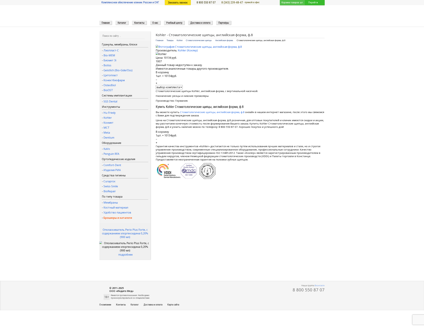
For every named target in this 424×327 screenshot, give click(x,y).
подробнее (125, 254)
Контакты (121, 304)
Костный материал (116, 207)
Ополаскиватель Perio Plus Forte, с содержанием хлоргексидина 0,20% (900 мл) (125, 233)
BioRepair (110, 191)
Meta (107, 132)
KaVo (107, 149)
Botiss (107, 65)
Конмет (108, 122)
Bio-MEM (109, 55)
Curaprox (109, 181)
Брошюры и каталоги (118, 218)
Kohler (108, 117)
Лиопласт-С (111, 50)
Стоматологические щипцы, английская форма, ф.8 (212, 112)
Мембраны (111, 202)
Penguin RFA (111, 154)
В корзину (162, 72)
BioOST (108, 90)
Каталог (135, 304)
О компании (105, 304)
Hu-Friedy (110, 113)
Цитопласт (111, 75)
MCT (106, 127)
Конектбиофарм (114, 80)
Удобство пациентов (117, 212)
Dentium (109, 137)
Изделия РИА (112, 170)
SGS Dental (110, 101)
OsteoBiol (110, 85)
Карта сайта (173, 304)
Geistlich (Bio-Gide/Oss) (118, 70)
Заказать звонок (178, 2)
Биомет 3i (110, 60)
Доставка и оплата (153, 304)
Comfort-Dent (112, 165)
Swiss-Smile (111, 186)
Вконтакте (320, 285)
